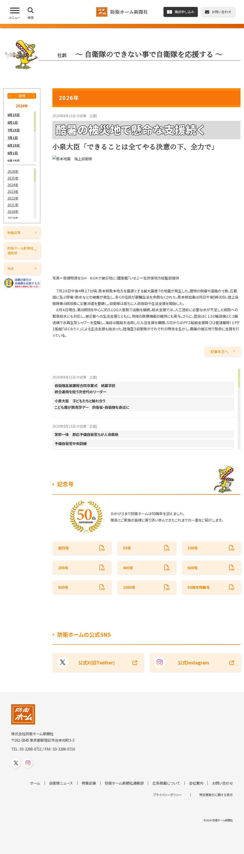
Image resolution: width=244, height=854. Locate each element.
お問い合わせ (222, 783)
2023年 (12, 191)
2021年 (12, 204)
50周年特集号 (199, 587)
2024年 (12, 184)
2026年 (12, 171)
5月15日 (13, 160)
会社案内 (196, 783)
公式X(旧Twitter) (96, 662)
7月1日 (12, 137)
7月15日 (13, 130)
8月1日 (12, 122)
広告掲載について (166, 783)
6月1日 (12, 152)
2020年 (12, 211)
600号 (193, 567)
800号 (63, 587)
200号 (63, 567)
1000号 (129, 587)
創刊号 (63, 547)
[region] (21, 136)
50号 (127, 547)
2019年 (12, 218)
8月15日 (13, 114)
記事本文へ (219, 351)
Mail (10, 268)
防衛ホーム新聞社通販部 (20, 250)
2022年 (12, 198)
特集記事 (14, 232)
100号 (193, 547)
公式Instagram (193, 662)
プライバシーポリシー (167, 794)
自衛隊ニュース (61, 783)
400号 (128, 567)
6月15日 (13, 145)
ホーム (35, 783)
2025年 (12, 178)
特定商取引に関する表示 (216, 794)
